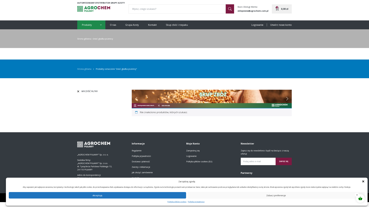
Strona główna (84, 38)
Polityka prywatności (196, 202)
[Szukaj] (230, 9)
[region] (212, 99)
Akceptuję (97, 195)
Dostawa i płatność (141, 161)
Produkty (87, 24)
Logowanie (257, 24)
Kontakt (152, 24)
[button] (363, 181)
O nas (113, 24)
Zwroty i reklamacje (141, 167)
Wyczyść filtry (89, 91)
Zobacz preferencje (276, 195)
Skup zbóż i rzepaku (177, 24)
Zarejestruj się (193, 150)
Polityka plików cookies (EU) (199, 161)
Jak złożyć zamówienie (142, 172)
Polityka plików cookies (176, 202)
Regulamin (137, 150)
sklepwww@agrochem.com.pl (253, 10)
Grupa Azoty (132, 24)
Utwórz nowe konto (281, 24)
